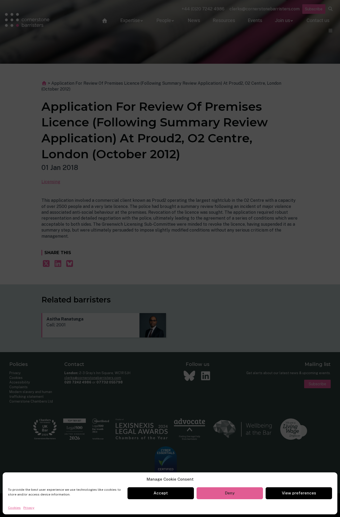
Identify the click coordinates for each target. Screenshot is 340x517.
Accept (161, 493)
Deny (230, 493)
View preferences (299, 493)
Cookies (14, 508)
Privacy (28, 508)
